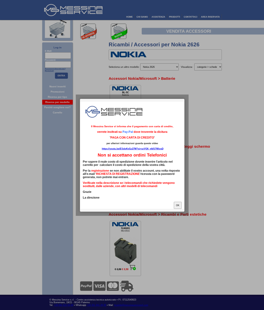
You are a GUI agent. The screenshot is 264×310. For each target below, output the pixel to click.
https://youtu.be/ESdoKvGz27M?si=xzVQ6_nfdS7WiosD (132, 148)
